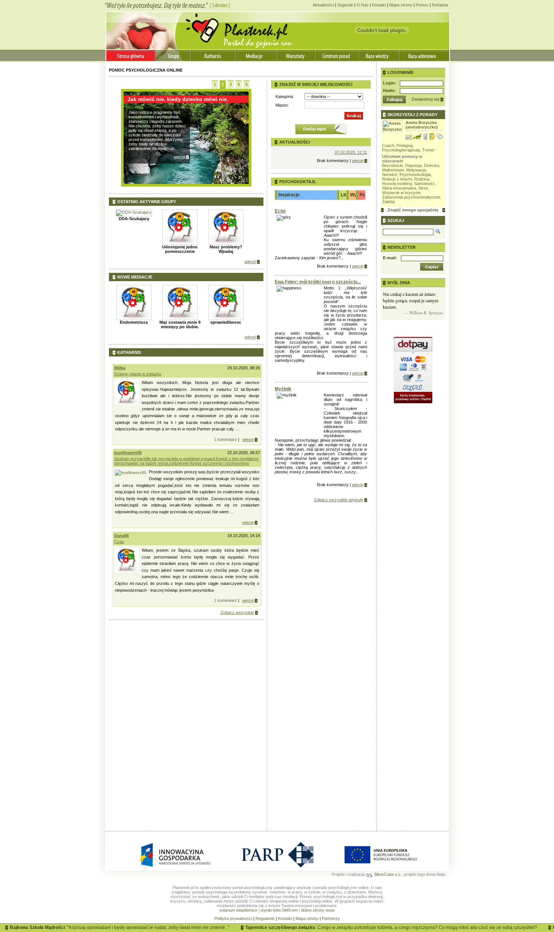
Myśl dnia (398, 282)
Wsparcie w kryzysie (401, 192)
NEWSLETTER (401, 247)
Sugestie (345, 5)
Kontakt (379, 5)
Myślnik (283, 389)
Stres (423, 188)
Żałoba (388, 201)
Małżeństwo (393, 170)
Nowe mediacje (134, 277)
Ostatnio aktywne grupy (146, 201)
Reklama (440, 5)
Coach (388, 145)
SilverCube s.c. (387, 874)
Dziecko (431, 165)
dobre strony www (318, 910)
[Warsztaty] (297, 55)
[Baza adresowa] (424, 55)
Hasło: (389, 90)
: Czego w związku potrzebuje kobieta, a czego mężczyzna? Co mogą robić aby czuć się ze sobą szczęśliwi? (378, 927)
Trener (428, 150)
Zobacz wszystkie (237, 612)
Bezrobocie (392, 165)
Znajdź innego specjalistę (412, 210)
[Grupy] (173, 55)
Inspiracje (289, 194)
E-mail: (390, 258)
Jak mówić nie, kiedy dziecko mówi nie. (177, 99)
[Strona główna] (130, 55)
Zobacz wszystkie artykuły (338, 499)
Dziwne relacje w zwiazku (137, 374)
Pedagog (404, 145)
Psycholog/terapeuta (401, 150)
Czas (119, 541)
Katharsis (129, 352)
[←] (382, 210)
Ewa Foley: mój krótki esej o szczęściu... (318, 282)
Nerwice (389, 174)
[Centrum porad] (338, 55)
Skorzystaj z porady (412, 114)
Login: (389, 83)
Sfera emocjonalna (399, 188)
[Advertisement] (186, 778)
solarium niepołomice (238, 910)
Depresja (413, 165)
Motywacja (416, 170)
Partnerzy (331, 918)
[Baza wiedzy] (379, 55)
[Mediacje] (257, 55)
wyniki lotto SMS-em (279, 910)
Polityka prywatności (233, 918)
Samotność (424, 183)
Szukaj (395, 220)
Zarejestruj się (425, 99)
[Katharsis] (214, 55)
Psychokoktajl (297, 181)
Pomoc (422, 5)
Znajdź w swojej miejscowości (315, 84)
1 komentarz (225, 439)
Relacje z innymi (397, 179)
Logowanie (400, 72)
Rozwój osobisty (397, 183)
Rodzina (421, 179)
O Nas (363, 5)
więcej (179, 157)
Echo (280, 211)
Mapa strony (400, 5)
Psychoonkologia (415, 174)
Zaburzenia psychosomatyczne (411, 197)
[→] (443, 210)
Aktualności (323, 5)
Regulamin (265, 918)
